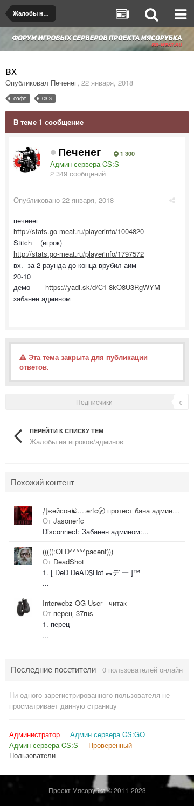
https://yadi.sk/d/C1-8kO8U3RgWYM (102, 287)
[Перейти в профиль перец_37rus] (23, 607)
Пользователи (32, 755)
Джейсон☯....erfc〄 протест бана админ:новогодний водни (112, 510)
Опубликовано (63, 200)
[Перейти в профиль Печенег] (26, 159)
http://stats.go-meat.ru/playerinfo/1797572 (78, 254)
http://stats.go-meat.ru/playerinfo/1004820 (78, 231)
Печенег (64, 82)
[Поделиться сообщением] (172, 200)
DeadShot (68, 561)
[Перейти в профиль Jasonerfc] (23, 515)
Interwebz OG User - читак (85, 603)
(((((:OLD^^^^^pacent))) (78, 551)
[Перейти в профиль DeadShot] (23, 556)
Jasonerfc (68, 520)
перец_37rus (73, 613)
